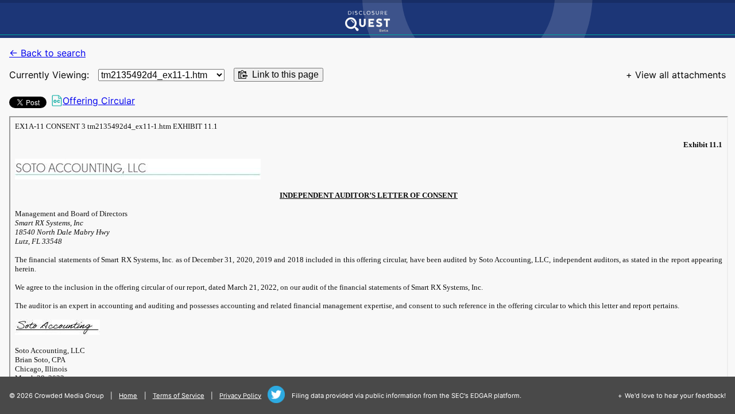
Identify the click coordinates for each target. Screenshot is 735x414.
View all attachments (680, 74)
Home (128, 396)
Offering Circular (99, 100)
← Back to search (47, 53)
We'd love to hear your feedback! (675, 396)
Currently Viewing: (49, 74)
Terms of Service (178, 396)
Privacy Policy (240, 396)
